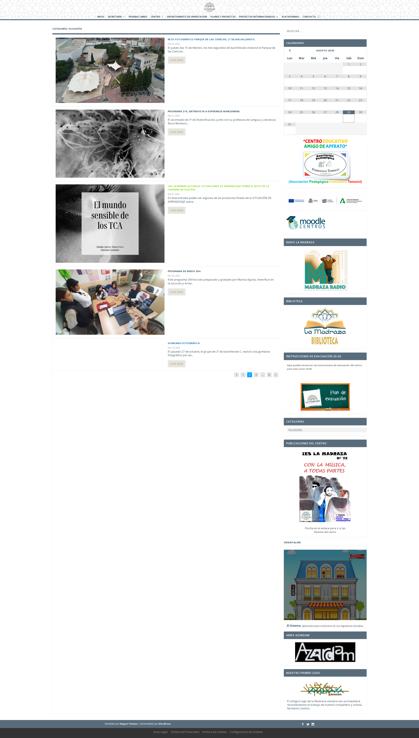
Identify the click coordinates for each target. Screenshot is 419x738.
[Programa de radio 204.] (110, 302)
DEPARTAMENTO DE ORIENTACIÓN (187, 17)
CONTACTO (309, 17)
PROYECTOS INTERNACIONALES (257, 17)
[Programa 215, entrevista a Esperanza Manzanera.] (110, 144)
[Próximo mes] (360, 50)
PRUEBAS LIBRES (138, 17)
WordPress (165, 723)
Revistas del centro (325, 531)
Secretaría (115, 17)
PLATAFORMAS (290, 17)
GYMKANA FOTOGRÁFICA (184, 343)
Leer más (176, 60)
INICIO (100, 17)
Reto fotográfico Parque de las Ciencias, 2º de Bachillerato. (211, 39)
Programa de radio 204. (184, 271)
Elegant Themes (128, 723)
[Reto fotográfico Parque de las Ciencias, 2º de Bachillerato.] (110, 70)
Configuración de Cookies (246, 732)
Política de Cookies (214, 732)
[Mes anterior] (290, 50)
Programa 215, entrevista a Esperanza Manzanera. (204, 111)
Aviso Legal (160, 732)
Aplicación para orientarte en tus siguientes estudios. (333, 625)
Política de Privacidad (185, 732)
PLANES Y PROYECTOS (223, 17)
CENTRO (155, 17)
